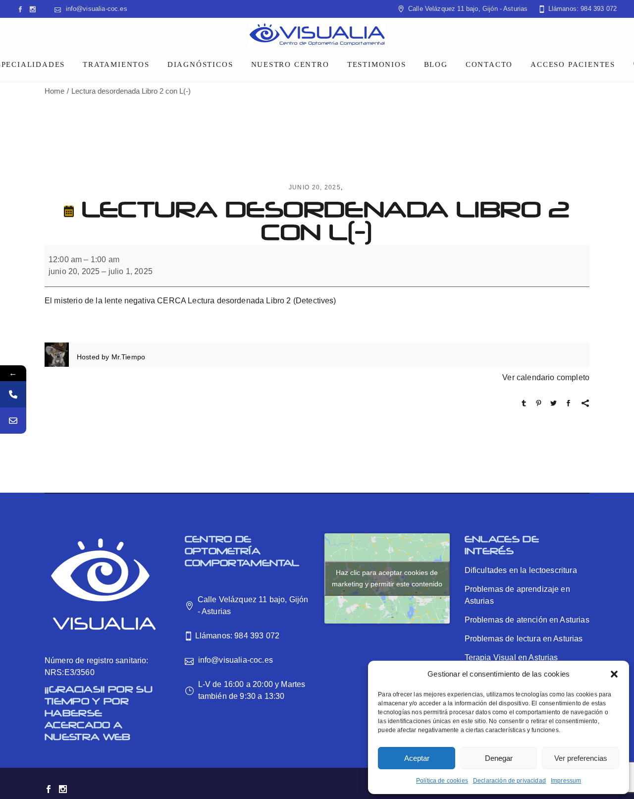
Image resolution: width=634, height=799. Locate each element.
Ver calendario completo (545, 377)
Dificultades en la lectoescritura (521, 570)
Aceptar (416, 758)
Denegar (499, 758)
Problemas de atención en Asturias (527, 620)
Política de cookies (442, 780)
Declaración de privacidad (509, 780)
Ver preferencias (580, 758)
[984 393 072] (13, 394)
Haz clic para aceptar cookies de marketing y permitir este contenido (387, 578)
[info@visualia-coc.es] (13, 420)
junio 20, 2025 (315, 187)
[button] (614, 674)
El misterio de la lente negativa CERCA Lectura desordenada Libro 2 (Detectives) (190, 300)
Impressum (566, 780)
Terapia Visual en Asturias (511, 657)
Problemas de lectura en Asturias (524, 638)
